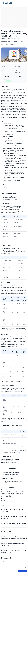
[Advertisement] (14, 17)
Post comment (22, 571)
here (19, 452)
